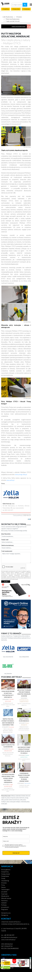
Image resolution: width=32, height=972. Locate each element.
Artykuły (19, 17)
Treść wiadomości (6, 551)
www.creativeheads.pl (8, 939)
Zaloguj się (4, 915)
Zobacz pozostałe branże (18, 26)
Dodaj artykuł (5, 874)
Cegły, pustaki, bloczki (13, 21)
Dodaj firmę (5, 872)
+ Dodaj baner (26, 9)
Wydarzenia (5, 896)
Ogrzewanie (27, 783)
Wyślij (5, 581)
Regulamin (4, 909)
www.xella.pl (10, 480)
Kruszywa (11, 727)
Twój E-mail (4, 539)
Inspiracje (4, 894)
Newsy (3, 887)
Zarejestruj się (6, 913)
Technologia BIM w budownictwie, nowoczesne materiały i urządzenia (8, 778)
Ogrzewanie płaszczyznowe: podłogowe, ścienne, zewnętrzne (24, 777)
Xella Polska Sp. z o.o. (9, 503)
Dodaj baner (5, 876)
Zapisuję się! (16, 853)
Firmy (3, 885)
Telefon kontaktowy (7, 545)
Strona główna (5, 869)
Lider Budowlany (8, 17)
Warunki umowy (6, 898)
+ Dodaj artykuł (16, 9)
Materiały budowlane (12, 19)
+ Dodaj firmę (5, 9)
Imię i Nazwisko (6, 534)
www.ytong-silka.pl (21, 474)
